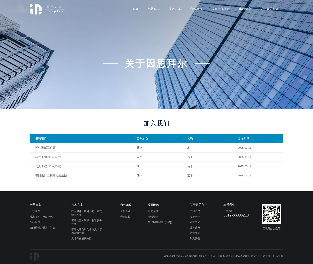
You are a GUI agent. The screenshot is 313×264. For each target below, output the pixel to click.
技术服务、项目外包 (41, 216)
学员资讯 (153, 216)
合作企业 (125, 211)
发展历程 (195, 216)
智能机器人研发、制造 (42, 227)
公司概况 (195, 211)
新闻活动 (153, 211)
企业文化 (195, 222)
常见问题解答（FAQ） (161, 222)
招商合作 (35, 222)
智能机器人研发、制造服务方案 (86, 222)
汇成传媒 (278, 255)
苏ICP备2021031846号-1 (245, 255)
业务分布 (195, 227)
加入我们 (195, 238)
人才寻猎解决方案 (81, 238)
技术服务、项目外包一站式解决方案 (86, 213)
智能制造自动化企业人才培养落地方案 (86, 231)
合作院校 (125, 216)
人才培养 (35, 211)
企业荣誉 (195, 233)
